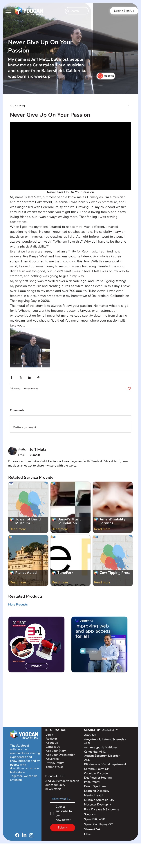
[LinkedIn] (24, 835)
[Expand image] (30, 347)
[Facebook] (17, 835)
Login (49, 735)
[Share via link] (38, 377)
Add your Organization (60, 755)
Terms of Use (55, 767)
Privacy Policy (55, 763)
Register (51, 739)
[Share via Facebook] (11, 377)
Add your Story (56, 751)
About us (52, 743)
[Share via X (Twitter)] (20, 377)
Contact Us (53, 747)
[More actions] (129, 106)
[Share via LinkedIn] (29, 377)
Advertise (52, 759)
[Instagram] (31, 835)
